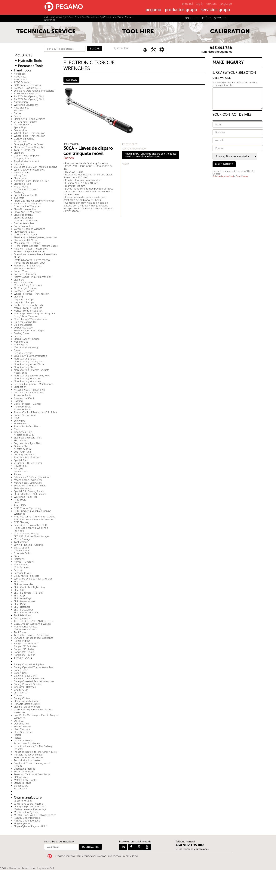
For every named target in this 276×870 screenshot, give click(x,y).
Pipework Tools (22, 395)
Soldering (19, 192)
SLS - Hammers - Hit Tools (29, 592)
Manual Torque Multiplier (28, 307)
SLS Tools (19, 581)
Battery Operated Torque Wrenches (33, 667)
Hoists (17, 734)
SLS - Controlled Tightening (29, 587)
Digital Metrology (23, 327)
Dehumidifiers (21, 723)
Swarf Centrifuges (23, 771)
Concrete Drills (22, 553)
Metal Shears (21, 564)
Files (16, 556)
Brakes (17, 113)
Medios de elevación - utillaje (30, 809)
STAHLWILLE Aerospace (27, 93)
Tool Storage (21, 542)
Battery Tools (21, 670)
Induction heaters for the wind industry (35, 751)
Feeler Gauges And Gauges (29, 330)
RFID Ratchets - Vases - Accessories (34, 519)
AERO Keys (20, 76)
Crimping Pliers (22, 158)
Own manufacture (28, 797)
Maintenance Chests (25, 626)
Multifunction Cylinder (26, 812)
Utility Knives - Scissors (26, 575)
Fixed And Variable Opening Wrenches (35, 237)
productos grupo (181, 10)
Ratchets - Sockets (24, 291)
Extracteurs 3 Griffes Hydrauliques (32, 477)
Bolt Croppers (21, 547)
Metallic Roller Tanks (25, 780)
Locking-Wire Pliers (24, 454)
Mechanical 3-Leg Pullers (28, 482)
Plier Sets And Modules (26, 457)
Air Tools (18, 468)
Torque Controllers (24, 150)
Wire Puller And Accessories (29, 169)
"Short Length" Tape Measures (30, 319)
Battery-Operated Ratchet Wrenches (34, 681)
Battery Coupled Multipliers (29, 664)
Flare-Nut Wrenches (25, 209)
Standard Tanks (22, 782)
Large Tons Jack (23, 800)
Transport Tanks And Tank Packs (32, 774)
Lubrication (20, 386)
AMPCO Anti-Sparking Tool (29, 96)
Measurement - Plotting (27, 243)
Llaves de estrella (23, 214)
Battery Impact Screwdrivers (29, 678)
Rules (17, 350)
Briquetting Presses (24, 768)
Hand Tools (22, 70)
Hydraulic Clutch (23, 282)
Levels (17, 336)
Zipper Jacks (21, 785)
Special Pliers (21, 460)
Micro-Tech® (21, 186)
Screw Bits (19, 420)
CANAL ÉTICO (132, 856)
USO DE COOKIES (116, 856)
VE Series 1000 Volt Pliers (28, 463)
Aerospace (20, 73)
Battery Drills (21, 672)
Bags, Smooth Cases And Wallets (32, 623)
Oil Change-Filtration (25, 121)
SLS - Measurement (24, 601)
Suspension (20, 130)
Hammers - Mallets (24, 268)
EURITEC (19, 720)
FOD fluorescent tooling (27, 85)
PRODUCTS (23, 55)
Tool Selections (22, 615)
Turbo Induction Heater (27, 760)
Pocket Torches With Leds (28, 305)
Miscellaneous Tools (25, 189)
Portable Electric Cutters (27, 703)
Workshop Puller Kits (25, 496)
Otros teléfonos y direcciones (192, 849)
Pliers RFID (20, 505)
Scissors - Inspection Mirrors (29, 251)
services (220, 18)
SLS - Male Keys (22, 598)
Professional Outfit (24, 398)
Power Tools (21, 465)
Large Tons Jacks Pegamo (28, 803)
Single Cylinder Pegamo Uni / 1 (31, 826)
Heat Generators (23, 732)
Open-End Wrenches (25, 220)
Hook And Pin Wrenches (27, 212)
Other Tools (23, 658)
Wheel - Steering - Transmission (31, 293)
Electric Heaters (22, 726)
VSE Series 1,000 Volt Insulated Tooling (35, 166)
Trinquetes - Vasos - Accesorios (31, 635)
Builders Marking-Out (25, 322)
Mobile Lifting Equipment (28, 285)
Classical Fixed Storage (26, 533)
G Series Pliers (21, 446)
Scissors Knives (22, 573)
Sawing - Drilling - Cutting (28, 544)
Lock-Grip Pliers (22, 451)
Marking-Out (21, 341)
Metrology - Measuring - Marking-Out (34, 313)
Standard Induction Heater (28, 757)
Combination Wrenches (27, 206)
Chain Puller (21, 689)
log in (199, 3)
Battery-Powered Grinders (28, 684)
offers (206, 18)
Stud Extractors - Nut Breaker (30, 494)
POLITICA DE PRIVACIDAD (95, 856)
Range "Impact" (22, 640)
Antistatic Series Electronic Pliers (31, 181)
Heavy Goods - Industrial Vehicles (32, 276)
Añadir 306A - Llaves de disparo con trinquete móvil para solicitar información (150, 155)
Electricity (19, 152)
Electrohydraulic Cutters (27, 701)
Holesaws (19, 558)
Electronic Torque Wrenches (29, 147)
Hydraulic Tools (30, 61)
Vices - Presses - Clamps (27, 403)
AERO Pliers (20, 79)
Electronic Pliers (22, 183)
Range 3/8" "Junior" (24, 654)
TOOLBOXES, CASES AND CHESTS (33, 621)
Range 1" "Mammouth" (26, 643)
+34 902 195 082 (190, 845)
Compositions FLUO (25, 234)
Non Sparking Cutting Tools (29, 361)
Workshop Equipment (26, 104)
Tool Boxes (20, 632)
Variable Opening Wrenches (29, 229)
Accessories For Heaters (27, 743)
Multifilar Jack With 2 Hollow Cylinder (35, 815)
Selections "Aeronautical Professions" (34, 90)
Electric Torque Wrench (27, 706)
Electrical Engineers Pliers (28, 437)
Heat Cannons (22, 729)
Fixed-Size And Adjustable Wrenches (34, 200)
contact (211, 3)
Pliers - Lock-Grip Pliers (27, 426)
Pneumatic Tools (30, 66)
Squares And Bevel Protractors (30, 355)
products (192, 18)
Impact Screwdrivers (25, 415)
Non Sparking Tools (25, 358)
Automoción (21, 102)
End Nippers (21, 440)
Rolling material (22, 618)
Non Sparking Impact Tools (29, 364)
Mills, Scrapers (21, 567)
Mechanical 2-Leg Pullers (28, 480)
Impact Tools (21, 271)
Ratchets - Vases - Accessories (31, 248)
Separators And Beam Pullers (30, 485)
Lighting (18, 296)
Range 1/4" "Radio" (24, 649)
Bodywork (19, 110)
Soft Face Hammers (25, 274)
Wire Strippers (21, 172)
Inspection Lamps (24, 299)
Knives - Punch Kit (24, 561)
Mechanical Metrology (26, 347)
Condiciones (242, 176)
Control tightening (24, 138)
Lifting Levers (21, 777)
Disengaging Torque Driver (28, 144)
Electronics (20, 178)
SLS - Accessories (23, 584)
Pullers (17, 474)
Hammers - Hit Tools (25, 240)
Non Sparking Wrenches (27, 378)
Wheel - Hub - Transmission (29, 133)
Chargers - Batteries (25, 687)
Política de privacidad (223, 176)
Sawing (18, 570)
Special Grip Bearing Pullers (29, 491)
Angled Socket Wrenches (27, 203)
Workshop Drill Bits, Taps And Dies (33, 578)
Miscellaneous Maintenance (29, 389)
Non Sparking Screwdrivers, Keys (32, 375)
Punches (19, 164)
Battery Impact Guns (25, 675)
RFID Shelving (21, 522)
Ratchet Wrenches (24, 223)
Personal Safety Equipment (29, 392)
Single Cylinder (22, 823)
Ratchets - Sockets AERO (27, 87)
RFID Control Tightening (27, 508)
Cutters (18, 695)
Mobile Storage (22, 539)
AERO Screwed (22, 82)
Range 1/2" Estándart (25, 646)
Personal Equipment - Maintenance (33, 384)
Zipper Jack (20, 788)
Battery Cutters (22, 698)
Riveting (18, 401)
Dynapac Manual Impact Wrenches (33, 637)
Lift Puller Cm (21, 692)
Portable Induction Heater (28, 754)
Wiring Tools (21, 175)
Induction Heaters (24, 740)
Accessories (20, 141)
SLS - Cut (19, 590)
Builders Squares (23, 324)
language (226, 3)
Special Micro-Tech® (25, 195)
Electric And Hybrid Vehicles (29, 119)
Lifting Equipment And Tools (30, 806)
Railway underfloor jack (27, 817)
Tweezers (19, 197)
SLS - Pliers (20, 604)
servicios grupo (215, 10)
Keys (16, 417)
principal (187, 3)
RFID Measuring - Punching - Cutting (34, 516)
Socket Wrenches (23, 226)
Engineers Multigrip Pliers (27, 443)
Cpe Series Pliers (23, 432)
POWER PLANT (22, 124)
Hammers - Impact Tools (28, 265)
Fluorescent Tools (24, 231)
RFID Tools (20, 499)
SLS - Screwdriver (23, 609)
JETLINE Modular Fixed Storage (31, 536)
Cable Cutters (21, 550)
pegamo (153, 10)
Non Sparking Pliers (24, 367)
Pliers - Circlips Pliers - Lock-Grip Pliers (35, 412)
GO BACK (71, 79)
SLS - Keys (19, 595)
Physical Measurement (26, 161)
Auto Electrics (21, 107)
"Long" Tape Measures (26, 316)
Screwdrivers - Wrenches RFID (30, 525)
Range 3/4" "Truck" (24, 652)
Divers (17, 116)
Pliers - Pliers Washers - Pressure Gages (36, 245)
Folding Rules (21, 333)
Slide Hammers (22, 488)
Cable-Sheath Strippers (26, 155)
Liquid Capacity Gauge (26, 339)
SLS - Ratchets (22, 606)
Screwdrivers (21, 423)
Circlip (17, 429)
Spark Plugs (20, 127)
